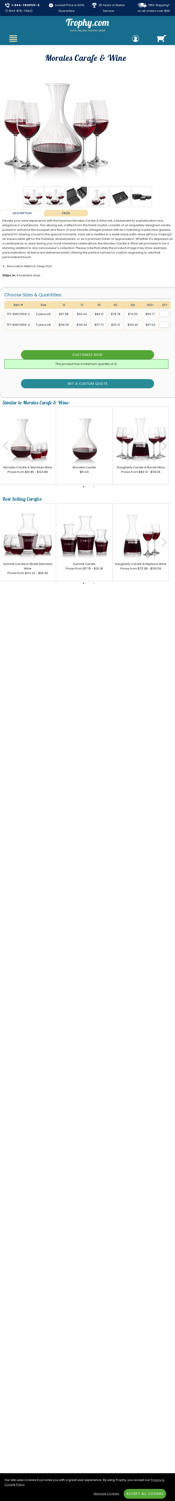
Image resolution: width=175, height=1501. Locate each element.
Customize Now (87, 354)
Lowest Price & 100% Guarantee (69, 8)
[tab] (22, 213)
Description (22, 213)
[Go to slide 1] (83, 487)
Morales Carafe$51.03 (84, 469)
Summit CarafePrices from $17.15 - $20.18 (84, 566)
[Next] (164, 446)
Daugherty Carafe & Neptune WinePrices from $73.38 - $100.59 (140, 566)
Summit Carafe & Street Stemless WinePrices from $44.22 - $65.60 (27, 568)
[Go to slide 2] (94, 487)
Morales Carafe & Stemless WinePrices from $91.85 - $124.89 (27, 469)
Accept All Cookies (145, 1493)
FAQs (66, 213)
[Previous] (5, 446)
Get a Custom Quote (87, 383)
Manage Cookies (106, 1493)
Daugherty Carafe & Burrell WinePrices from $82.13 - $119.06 (141, 469)
